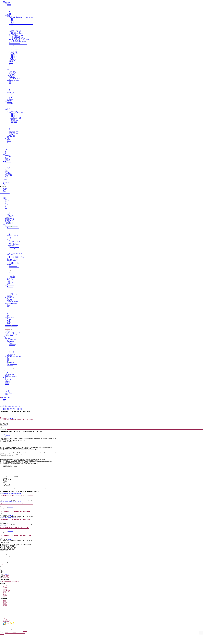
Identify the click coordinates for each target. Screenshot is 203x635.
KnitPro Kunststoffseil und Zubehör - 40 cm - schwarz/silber (16, 495)
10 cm (10, 88)
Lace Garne (9, 12)
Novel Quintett (11, 74)
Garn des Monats (7, 172)
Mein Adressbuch (5, 617)
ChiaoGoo (6, 145)
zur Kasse (4, 189)
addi (5, 153)
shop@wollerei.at (6, 577)
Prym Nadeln (9, 75)
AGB (3, 588)
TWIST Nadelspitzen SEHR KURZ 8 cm (18, 38)
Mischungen (9, 9)
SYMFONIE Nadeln (12, 112)
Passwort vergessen (6, 621)
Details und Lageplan (4, 564)
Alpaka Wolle (9, 5)
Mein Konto (5, 188)
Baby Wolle (9, 11)
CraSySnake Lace (12, 73)
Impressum (6, 176)
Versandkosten (7, 382)
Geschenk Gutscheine (8, 175)
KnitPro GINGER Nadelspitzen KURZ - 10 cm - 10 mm (15, 535)
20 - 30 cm (10, 81)
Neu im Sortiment (8, 156)
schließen (4, 184)
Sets (9, 42)
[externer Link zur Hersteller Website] (3, 422)
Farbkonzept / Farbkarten (7, 606)
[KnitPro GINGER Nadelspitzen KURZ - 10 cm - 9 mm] (10, 406)
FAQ (5, 169)
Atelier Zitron (9, 139)
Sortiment (4, 601)
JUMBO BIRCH (12, 60)
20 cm (10, 90)
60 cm (12, 19)
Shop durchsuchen (8, 162)
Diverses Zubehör (10, 107)
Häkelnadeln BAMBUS (15, 47)
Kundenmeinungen (8, 173)
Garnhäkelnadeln (12, 77)
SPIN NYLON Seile (14, 29)
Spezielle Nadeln (9, 100)
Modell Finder (7, 166)
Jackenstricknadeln (10, 99)
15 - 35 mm (11, 96)
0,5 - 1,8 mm (11, 93)
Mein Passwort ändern (6, 620)
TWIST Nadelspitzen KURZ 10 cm (17, 37)
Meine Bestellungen (6, 616)
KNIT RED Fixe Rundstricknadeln (15, 24)
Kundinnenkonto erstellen (7, 615)
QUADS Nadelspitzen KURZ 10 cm (17, 33)
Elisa (7, 142)
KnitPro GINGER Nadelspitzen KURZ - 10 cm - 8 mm (15, 511)
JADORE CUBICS (12, 59)
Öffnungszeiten (7, 160)
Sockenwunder (11, 70)
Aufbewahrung (9, 102)
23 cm (12, 25)
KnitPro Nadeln (9, 52)
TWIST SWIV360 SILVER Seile (16, 27)
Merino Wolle (9, 4)
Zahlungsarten (7, 168)
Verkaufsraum (7, 165)
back (5, 211)
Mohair (8, 6)
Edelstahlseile (11, 61)
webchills (14, 632)
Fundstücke (7, 158)
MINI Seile (11, 63)
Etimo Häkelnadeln (10, 287)
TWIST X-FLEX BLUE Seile (16, 30)
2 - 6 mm (10, 94)
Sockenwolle (9, 10)
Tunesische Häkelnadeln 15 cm (16, 117)
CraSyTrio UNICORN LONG (14, 72)
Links (3, 609)
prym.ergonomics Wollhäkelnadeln (15, 78)
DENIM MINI (11, 58)
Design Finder (5, 605)
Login (5, 179)
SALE (6, 109)
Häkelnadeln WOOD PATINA (16, 48)
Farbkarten (6, 170)
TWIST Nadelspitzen (12, 35)
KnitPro (6, 149)
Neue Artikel (5, 595)
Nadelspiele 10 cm (14, 115)
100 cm (12, 21)
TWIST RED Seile (14, 28)
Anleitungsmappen (10, 103)
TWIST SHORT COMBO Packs (14, 43)
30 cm (10, 238)
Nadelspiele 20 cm (14, 57)
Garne (6, 3)
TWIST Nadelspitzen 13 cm (15, 36)
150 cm (12, 23)
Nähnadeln (11, 66)
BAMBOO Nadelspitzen (11, 354)
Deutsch (7, 181)
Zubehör (10, 50)
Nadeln (6, 15)
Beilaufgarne (9, 14)
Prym (5, 151)
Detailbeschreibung (6, 434)
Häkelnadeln (9, 92)
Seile (7, 239)
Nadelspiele (9, 87)
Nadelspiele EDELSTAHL (13, 44)
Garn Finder (7, 164)
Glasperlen (8, 108)
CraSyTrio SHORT (12, 71)
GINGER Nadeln (12, 118)
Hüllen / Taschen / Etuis (13, 51)
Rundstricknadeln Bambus (13, 133)
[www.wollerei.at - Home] (5, 194)
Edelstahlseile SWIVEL (13, 62)
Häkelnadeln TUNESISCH (15, 49)
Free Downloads (9, 143)
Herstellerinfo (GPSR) (6, 435)
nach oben (2, 634)
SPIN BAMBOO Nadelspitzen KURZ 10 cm (18, 41)
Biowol (6, 152)
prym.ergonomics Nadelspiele (14, 131)
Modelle (6, 138)
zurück (6, 199)
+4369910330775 (6, 574)
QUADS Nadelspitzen (12, 31)
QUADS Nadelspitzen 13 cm (16, 32)
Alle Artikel (4, 594)
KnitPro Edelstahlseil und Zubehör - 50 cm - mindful (14, 528)
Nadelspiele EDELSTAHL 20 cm (14, 263)
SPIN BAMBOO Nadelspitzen (14, 39)
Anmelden (4, 190)
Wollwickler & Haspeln (11, 106)
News (6, 380)
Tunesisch (10, 97)
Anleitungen (7, 137)
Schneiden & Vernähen (10, 105)
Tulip (5, 147)
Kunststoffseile (9, 355)
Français (7, 183)
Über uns (4, 600)
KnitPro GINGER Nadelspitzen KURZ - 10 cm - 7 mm (15, 519)
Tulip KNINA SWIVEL (11, 125)
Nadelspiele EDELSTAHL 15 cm (16, 45)
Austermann (9, 141)
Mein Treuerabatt (5, 618)
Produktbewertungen (8, 174)
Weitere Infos (5, 436)
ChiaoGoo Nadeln (10, 16)
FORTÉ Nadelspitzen (12, 34)
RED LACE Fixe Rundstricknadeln (15, 17)
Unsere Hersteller (7, 167)
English (7, 182)
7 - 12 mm (10, 95)
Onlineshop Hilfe (7, 159)
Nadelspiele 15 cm (14, 56)
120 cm (12, 22)
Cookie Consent (5, 610)
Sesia (8, 140)
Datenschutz (5, 587)
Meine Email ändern (6, 619)
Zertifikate (6, 171)
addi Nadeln (9, 69)
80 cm (12, 20)
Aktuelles (4, 603)
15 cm (10, 89)
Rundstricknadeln (10, 80)
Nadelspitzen (13, 54)
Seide (8, 8)
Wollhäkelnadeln (11, 76)
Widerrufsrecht (5, 589)
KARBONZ (11, 53)
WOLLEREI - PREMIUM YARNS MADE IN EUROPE (15, 633)
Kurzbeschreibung (6, 433)
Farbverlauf (9, 13)
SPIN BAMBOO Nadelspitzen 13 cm (17, 40)
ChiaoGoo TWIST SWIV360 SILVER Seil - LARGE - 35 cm (16, 504)
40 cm (12, 18)
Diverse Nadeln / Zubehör (11, 136)
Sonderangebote (7, 155)
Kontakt (6, 177)
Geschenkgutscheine (6, 591)
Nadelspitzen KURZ (14, 55)
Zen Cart (6, 632)
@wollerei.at (5, 576)
